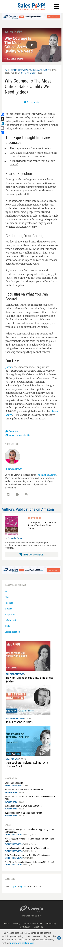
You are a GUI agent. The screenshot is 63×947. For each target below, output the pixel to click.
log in (14, 886)
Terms (6, 923)
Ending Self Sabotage (14, 782)
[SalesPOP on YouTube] (35, 495)
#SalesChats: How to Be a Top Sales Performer (24, 812)
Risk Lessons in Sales (19, 722)
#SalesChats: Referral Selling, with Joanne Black (27, 764)
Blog (7, 596)
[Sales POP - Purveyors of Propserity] (31, 6)
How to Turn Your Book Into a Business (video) (29, 679)
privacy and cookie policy (22, 942)
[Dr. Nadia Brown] (12, 456)
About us (38, 926)
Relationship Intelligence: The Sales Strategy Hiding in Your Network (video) (29, 830)
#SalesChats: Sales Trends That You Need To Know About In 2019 (30, 798)
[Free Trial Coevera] (31, 16)
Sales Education (12, 631)
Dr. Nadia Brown (28, 73)
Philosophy (51, 923)
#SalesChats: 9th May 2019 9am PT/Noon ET (24, 789)
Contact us (25, 926)
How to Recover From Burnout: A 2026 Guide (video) (26, 848)
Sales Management (39, 70)
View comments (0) (19, 435)
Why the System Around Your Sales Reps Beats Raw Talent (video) (29, 840)
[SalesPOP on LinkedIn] (8, 494)
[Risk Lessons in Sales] (28, 699)
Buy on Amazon (33, 554)
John (8, 367)
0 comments (33, 102)
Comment (14, 431)
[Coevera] (31, 908)
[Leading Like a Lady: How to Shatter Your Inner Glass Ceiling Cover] (11, 525)
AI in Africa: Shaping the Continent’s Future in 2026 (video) (29, 862)
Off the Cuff (10, 620)
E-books (8, 608)
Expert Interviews (19, 70)
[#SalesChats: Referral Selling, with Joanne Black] (28, 740)
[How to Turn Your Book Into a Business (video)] (28, 655)
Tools (7, 625)
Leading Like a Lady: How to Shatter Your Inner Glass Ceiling (42, 525)
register (23, 886)
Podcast (9, 602)
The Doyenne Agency (46, 474)
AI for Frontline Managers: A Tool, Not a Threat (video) (27, 855)
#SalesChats (12, 759)
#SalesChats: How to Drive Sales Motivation (23, 805)
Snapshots (10, 614)
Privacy (16, 923)
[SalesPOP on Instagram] (26, 494)
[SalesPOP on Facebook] (17, 494)
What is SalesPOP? (33, 923)
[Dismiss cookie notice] (59, 938)
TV (6, 70)
